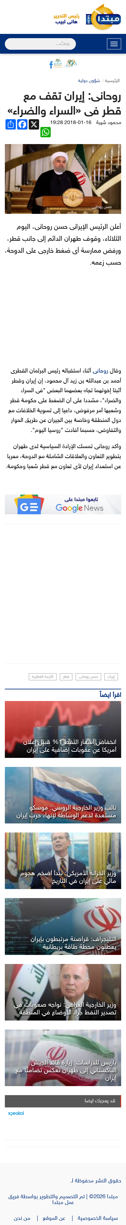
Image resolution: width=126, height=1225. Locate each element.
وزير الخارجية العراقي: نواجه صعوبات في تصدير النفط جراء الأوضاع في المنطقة (65, 1009)
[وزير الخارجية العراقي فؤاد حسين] (63, 992)
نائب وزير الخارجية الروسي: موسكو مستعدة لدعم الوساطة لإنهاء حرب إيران (66, 812)
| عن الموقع (60, 1218)
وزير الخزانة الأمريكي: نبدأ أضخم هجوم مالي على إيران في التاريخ (68, 877)
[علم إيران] (63, 1058)
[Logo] (63, 17)
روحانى (99, 371)
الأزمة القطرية (42, 677)
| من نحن (28, 1218)
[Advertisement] (63, 594)
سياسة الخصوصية (99, 1218)
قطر (66, 677)
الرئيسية (112, 81)
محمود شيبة (108, 123)
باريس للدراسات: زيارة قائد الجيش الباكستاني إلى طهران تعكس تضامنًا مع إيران (66, 1070)
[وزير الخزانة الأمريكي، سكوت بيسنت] (63, 860)
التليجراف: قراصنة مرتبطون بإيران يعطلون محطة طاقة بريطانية (73, 943)
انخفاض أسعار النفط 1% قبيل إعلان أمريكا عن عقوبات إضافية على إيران (69, 746)
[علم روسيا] (63, 795)
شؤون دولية (89, 81)
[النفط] (63, 729)
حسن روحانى (88, 677)
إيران (111, 677)
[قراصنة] (63, 926)
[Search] (7, 40)
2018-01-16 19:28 (70, 123)
